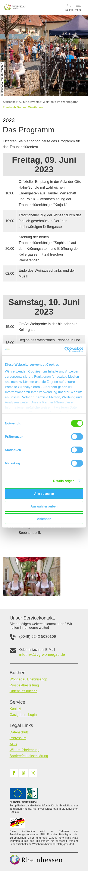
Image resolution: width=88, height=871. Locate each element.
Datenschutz (19, 732)
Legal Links (21, 725)
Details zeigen (63, 480)
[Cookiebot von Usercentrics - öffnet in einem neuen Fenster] (64, 349)
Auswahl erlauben (44, 506)
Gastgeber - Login (23, 714)
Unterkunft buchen (23, 691)
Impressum (18, 738)
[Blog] (23, 773)
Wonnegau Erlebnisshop (28, 679)
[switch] (77, 436)
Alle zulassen (44, 493)
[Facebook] (14, 773)
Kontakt (15, 708)
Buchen (17, 672)
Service (17, 702)
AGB (13, 744)
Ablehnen (44, 519)
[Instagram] (33, 773)
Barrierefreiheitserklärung (29, 756)
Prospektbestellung (24, 685)
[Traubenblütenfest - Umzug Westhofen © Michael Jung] (31, 576)
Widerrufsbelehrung (25, 750)
